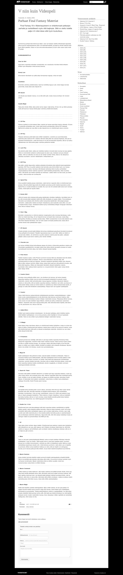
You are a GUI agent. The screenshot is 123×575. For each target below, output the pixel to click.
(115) (83, 56)
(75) (83, 63)
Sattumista (83, 78)
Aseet (81, 88)
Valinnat (82, 131)
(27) (83, 67)
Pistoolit (82, 118)
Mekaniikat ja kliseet (85, 100)
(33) (83, 48)
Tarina (81, 127)
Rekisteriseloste (60, 573)
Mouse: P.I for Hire (85, 23)
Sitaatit (82, 124)
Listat (81, 96)
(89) (83, 50)
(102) (83, 54)
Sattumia (82, 122)
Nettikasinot (40, 2)
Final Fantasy (30, 506)
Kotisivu (33, 540)
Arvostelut (83, 86)
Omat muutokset (84, 106)
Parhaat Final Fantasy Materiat (38, 20)
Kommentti (22, 546)
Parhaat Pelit (83, 108)
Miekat (82, 102)
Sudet (81, 125)
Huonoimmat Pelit (85, 94)
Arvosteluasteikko (85, 74)
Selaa (48, 2)
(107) (83, 65)
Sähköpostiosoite (28, 535)
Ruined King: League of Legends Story (91, 29)
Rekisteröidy (56, 2)
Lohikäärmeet (84, 98)
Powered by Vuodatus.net (100, 573)
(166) (83, 59)
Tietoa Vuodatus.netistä (51, 573)
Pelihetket (83, 114)
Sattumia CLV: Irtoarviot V (87, 21)
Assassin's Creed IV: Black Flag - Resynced (92, 25)
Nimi (21, 529)
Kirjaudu (85, 2)
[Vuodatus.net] (22, 572)
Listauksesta (83, 76)
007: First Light (84, 33)
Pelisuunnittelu (84, 116)
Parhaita (82, 110)
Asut (81, 90)
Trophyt (82, 129)
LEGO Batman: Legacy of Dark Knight (91, 27)
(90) (83, 61)
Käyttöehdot (67, 573)
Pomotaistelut (84, 120)
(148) (83, 57)
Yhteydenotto (74, 573)
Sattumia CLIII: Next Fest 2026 (89, 39)
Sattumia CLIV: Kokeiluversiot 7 (89, 31)
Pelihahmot (83, 112)
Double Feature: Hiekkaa (87, 41)
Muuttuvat (83, 104)
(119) (83, 52)
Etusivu (34, 2)
